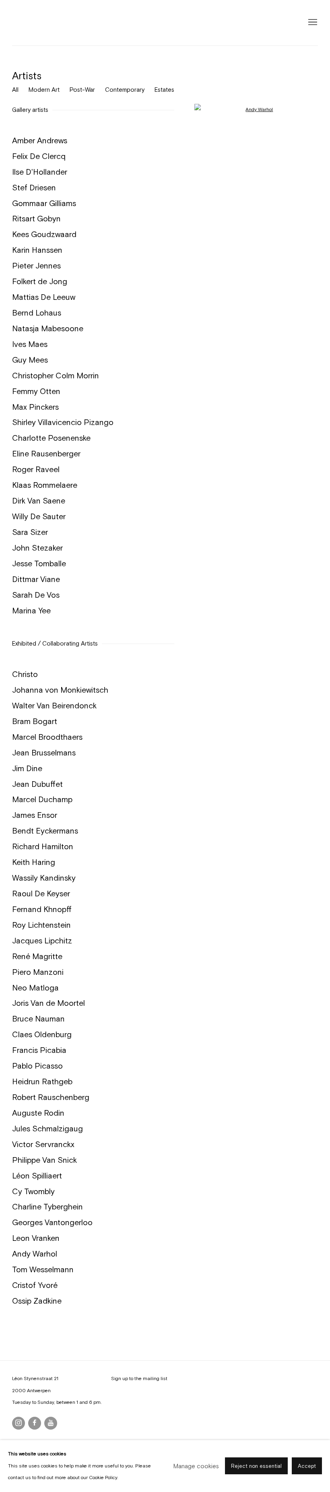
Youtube (50, 1423)
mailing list (155, 1378)
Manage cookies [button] (196, 1466)
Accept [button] (307, 1466)
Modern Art (44, 89)
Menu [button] (312, 23)
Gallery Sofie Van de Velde (48, 22)
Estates (164, 89)
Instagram (18, 1423)
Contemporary (124, 89)
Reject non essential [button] (256, 1466)
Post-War (82, 89)
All (15, 89)
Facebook (34, 1423)
